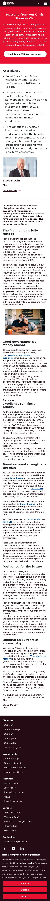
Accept (25, 896)
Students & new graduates (18, 821)
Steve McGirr (11, 180)
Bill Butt (7, 522)
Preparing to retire (14, 792)
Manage (25, 883)
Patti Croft (37, 488)
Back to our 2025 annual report (25, 54)
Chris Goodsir (33, 519)
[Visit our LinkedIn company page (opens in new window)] (21, 849)
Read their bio (10, 190)
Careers (7, 808)
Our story (9, 725)
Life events (10, 788)
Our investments (13, 763)
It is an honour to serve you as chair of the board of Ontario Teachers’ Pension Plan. (24, 697)
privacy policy (27, 863)
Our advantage (12, 758)
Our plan (8, 734)
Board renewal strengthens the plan (24, 466)
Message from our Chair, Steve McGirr (25, 16)
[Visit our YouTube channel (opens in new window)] (13, 848)
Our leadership (12, 729)
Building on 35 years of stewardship (21, 641)
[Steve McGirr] (20, 166)
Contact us (9, 837)
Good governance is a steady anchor (20, 343)
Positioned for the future (22, 566)
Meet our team (12, 817)
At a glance (11, 70)
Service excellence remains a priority (19, 404)
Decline (25, 890)
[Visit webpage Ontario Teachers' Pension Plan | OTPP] (8, 3)
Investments (10, 754)
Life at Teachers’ (12, 812)
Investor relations (13, 772)
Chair (5, 185)
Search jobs (10, 830)
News (7, 797)
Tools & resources (13, 801)
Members (8, 778)
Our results (10, 743)
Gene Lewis (16, 478)
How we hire (10, 826)
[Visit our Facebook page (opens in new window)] (4, 848)
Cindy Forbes (27, 504)
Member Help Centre (15, 841)
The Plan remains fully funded (20, 232)
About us (8, 720)
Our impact (10, 738)
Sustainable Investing (15, 767)
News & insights (12, 747)
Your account (11, 783)
